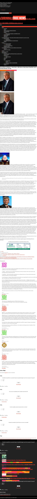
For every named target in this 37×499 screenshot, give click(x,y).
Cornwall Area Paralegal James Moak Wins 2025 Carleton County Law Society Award (17, 469)
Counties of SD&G (8, 471)
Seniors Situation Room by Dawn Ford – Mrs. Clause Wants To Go (14, 460)
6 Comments (4, 255)
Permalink (4, 294)
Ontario (17, 462)
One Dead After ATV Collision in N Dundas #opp (10, 473)
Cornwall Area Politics (13, 468)
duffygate (9, 254)
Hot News (21, 468)
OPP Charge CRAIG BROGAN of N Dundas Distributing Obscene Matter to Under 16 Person (18, 478)
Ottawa (18, 472)
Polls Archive (4, 401)
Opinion (12, 70)
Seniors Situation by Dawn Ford (27, 462)
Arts (2, 462)
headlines (13, 254)
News (10, 70)
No (3, 380)
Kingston (24, 471)
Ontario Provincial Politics (12, 472)
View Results (18, 384)
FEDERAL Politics (3, 70)
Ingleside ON (20, 471)
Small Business (26, 472)
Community (5, 462)
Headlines (8, 70)
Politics (15, 70)
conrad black (5, 254)
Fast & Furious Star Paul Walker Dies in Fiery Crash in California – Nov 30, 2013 (18, 258)
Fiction (11, 462)
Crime (13, 480)
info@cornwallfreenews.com (5, 495)
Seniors (20, 462)
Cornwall (8, 462)
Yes (3, 379)
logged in (6, 372)
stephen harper (22, 254)
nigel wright (17, 254)
